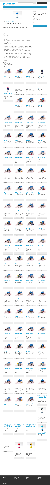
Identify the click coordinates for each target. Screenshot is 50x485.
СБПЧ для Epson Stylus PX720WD (18, 193)
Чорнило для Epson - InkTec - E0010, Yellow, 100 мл (19, 87)
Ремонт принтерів (6, 6)
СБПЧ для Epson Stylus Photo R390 (29, 333)
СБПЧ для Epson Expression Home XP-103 (8, 76)
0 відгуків (38, 27)
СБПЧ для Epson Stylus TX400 (7, 228)
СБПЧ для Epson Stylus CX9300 (7, 298)
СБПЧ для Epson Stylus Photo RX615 (18, 351)
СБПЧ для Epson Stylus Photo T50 (18, 122)
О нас (3, 478)
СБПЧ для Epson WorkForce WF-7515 (42, 175)
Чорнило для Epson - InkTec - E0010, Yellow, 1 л (30, 450)
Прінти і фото (30, 6)
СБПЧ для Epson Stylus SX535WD (18, 175)
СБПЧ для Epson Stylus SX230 (29, 386)
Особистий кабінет (39, 478)
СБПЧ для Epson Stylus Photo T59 (29, 122)
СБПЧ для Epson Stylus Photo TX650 (41, 122)
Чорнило (23, 6)
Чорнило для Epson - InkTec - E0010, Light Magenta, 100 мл (42, 88)
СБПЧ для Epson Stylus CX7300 (29, 281)
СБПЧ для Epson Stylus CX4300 (18, 281)
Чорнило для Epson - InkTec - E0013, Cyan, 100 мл (30, 426)
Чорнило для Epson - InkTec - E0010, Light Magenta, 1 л (8, 444)
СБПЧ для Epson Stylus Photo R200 (18, 298)
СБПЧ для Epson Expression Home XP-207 (30, 105)
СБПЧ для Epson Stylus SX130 (18, 386)
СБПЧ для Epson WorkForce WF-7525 (8, 193)
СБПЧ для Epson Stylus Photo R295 (18, 333)
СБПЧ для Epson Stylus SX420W (7, 404)
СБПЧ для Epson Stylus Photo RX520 (29, 316)
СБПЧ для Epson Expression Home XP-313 (19, 140)
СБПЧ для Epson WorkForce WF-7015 (30, 175)
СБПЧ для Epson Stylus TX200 (18, 210)
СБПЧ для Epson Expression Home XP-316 (42, 140)
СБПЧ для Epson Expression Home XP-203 (19, 76)
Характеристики (8, 21)
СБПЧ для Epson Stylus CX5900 (7, 281)
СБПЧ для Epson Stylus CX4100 (7, 263)
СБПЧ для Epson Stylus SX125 (7, 386)
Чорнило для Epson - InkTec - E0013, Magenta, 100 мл (19, 426)
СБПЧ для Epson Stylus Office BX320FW (18, 245)
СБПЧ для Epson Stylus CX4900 (41, 263)
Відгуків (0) (13, 21)
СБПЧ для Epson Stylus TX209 (29, 210)
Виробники (27, 478)
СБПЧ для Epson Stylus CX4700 (18, 263)
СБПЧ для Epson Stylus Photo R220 (29, 298)
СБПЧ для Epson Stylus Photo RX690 (18, 369)
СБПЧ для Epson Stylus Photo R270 (41, 316)
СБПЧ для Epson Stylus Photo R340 (41, 351)
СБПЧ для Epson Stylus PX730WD (29, 193)
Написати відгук (42, 27)
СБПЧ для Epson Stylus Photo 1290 (7, 245)
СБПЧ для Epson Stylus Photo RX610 (7, 351)
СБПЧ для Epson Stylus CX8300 (41, 281)
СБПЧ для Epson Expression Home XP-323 (19, 157)
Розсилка (38, 480)
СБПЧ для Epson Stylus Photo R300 (41, 298)
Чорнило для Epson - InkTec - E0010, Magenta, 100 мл (8, 93)
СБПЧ (26, 6)
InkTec (37, 17)
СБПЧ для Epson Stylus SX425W (18, 404)
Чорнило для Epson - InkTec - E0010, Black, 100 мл (42, 76)
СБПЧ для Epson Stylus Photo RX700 (29, 369)
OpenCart (7, 483)
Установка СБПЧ (12, 6)
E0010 (9, 459)
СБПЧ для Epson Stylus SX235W (41, 386)
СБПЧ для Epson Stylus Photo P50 (29, 157)
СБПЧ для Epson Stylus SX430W (29, 404)
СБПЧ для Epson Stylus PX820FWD (41, 193)
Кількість (34, 22)
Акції (26, 480)
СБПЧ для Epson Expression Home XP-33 (8, 122)
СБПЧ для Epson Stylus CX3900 (29, 263)
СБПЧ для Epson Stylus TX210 (41, 210)
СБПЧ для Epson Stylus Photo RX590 (41, 333)
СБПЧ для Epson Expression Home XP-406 (42, 105)
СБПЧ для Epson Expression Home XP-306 (19, 105)
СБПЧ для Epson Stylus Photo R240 (18, 316)
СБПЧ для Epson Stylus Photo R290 (7, 333)
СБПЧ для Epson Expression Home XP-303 (30, 76)
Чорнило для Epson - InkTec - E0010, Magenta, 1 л (19, 450)
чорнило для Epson (12, 459)
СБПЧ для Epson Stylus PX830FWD (7, 210)
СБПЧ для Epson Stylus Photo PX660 (41, 157)
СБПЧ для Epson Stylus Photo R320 (7, 316)
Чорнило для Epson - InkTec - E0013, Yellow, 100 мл (8, 426)
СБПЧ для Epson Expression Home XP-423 (8, 157)
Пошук (7, 9)
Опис (4, 21)
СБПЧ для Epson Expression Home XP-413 (30, 140)
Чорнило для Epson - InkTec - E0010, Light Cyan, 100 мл (30, 87)
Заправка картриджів (18, 6)
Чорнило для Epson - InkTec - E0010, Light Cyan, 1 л (42, 433)
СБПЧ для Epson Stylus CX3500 (29, 245)
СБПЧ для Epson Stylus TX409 (18, 228)
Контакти (15, 478)
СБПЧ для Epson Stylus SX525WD (7, 175)
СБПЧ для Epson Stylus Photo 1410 (29, 228)
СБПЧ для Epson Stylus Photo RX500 (7, 369)
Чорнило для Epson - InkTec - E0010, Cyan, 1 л (15, 9)
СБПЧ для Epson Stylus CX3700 (41, 245)
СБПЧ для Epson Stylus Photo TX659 (7, 140)
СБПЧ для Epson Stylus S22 (42, 368)
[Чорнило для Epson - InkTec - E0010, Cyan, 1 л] (17, 15)
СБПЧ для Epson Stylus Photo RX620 (29, 351)
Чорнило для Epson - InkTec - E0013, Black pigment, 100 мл (42, 398)
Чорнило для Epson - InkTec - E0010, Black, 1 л (42, 415)
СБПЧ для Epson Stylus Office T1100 (41, 228)
